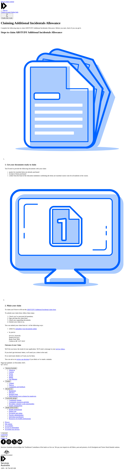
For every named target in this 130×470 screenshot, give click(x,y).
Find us (11, 385)
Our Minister (13, 379)
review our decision (23, 359)
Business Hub (13, 394)
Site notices (8, 424)
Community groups (11, 398)
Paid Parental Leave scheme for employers (22, 396)
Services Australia (11, 368)
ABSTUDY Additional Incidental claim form (41, 309)
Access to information (12, 427)
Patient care (12, 411)
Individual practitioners (16, 417)
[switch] (7, 16)
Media (11, 377)
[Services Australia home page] (4, 8)
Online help (14, 12)
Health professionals (12, 407)
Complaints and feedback (17, 387)
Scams (11, 375)
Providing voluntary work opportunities (21, 404)
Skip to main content (7, 2)
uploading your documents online (26, 329)
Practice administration (16, 415)
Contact (8, 381)
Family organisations (15, 405)
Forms (11, 374)
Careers (11, 372)
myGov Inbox (60, 349)
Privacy (7, 422)
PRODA (12, 392)
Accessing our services (12, 429)
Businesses (9, 389)
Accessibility (9, 426)
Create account (6, 12)
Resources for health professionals (20, 419)
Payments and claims (15, 413)
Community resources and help (19, 402)
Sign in (5, 10)
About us (12, 370)
